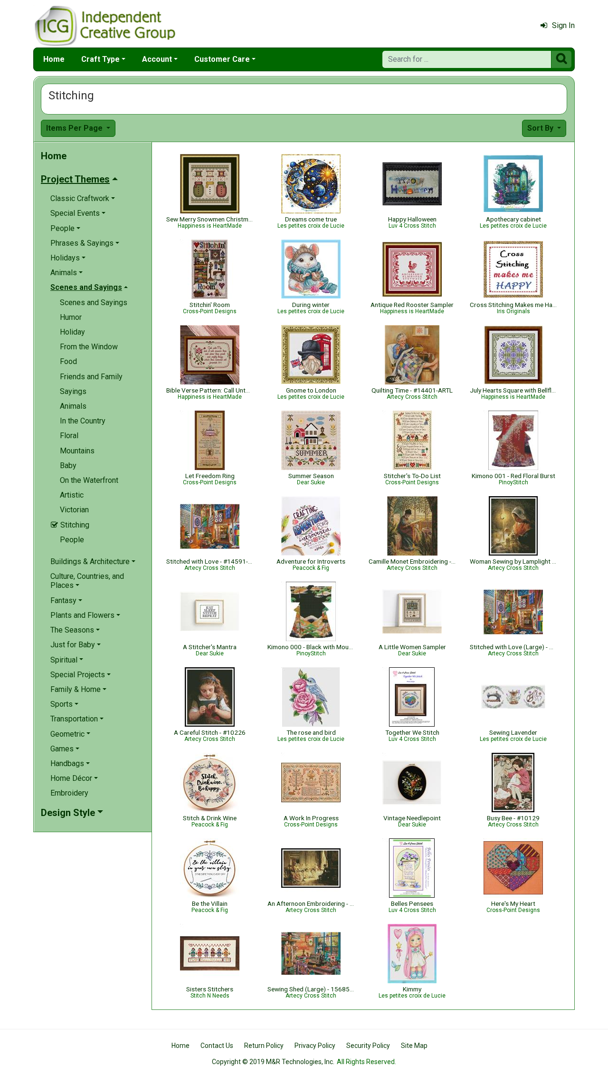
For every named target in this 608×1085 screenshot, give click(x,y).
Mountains (77, 450)
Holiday (72, 331)
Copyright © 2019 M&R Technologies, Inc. (273, 1062)
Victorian (74, 509)
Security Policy (368, 1045)
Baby (68, 465)
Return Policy (264, 1045)
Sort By (541, 128)
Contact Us (216, 1045)
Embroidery (69, 792)
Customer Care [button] (222, 59)
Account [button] (157, 59)
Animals (73, 406)
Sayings (73, 391)
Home (54, 59)
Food (68, 361)
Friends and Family (91, 376)
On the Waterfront (89, 480)
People (72, 539)
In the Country (82, 420)
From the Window (89, 346)
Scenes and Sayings (93, 302)
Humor (71, 317)
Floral (69, 435)
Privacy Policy (314, 1045)
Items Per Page (75, 128)
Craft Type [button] (100, 59)
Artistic (72, 494)
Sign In (563, 25)
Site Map (414, 1045)
